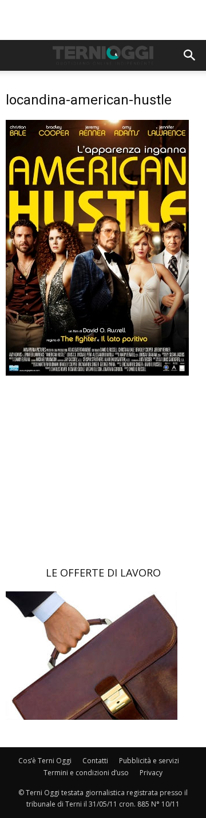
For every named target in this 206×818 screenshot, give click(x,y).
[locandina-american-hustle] (97, 372)
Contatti (95, 760)
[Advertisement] (103, 20)
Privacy (151, 772)
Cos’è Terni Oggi (45, 760)
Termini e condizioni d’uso (86, 772)
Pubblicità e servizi (149, 760)
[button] (190, 55)
